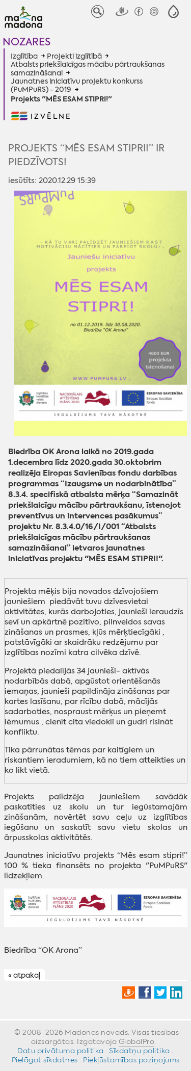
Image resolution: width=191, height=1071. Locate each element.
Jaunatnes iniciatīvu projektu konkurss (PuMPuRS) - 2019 (77, 85)
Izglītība (24, 56)
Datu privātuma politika (60, 1050)
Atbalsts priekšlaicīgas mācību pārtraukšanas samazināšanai (88, 68)
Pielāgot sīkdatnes (45, 1059)
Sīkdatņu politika (139, 1050)
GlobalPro (137, 1041)
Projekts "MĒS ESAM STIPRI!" (61, 99)
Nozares (26, 41)
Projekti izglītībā (74, 56)
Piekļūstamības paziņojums (131, 1059)
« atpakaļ (24, 975)
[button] (173, 11)
